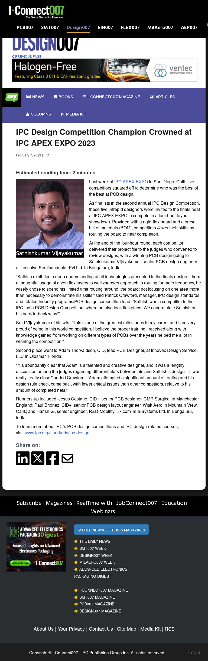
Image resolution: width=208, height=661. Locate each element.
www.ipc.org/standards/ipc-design (57, 432)
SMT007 (50, 28)
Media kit (76, 114)
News (38, 96)
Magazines (59, 503)
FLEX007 (130, 28)
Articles (165, 96)
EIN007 (105, 28)
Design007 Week (95, 555)
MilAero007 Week (97, 562)
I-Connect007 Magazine (113, 96)
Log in (195, 652)
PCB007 (25, 28)
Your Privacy (71, 628)
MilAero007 (160, 28)
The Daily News (94, 541)
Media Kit (150, 628)
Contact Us (101, 628)
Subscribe (29, 503)
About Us (44, 628)
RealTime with (94, 503)
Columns (41, 114)
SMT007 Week (92, 548)
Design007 (78, 28)
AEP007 (189, 28)
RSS (170, 628)
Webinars (103, 511)
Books (65, 96)
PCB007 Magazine (96, 604)
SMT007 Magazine (97, 597)
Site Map (126, 628)
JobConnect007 (136, 503)
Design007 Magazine (100, 611)
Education (174, 503)
